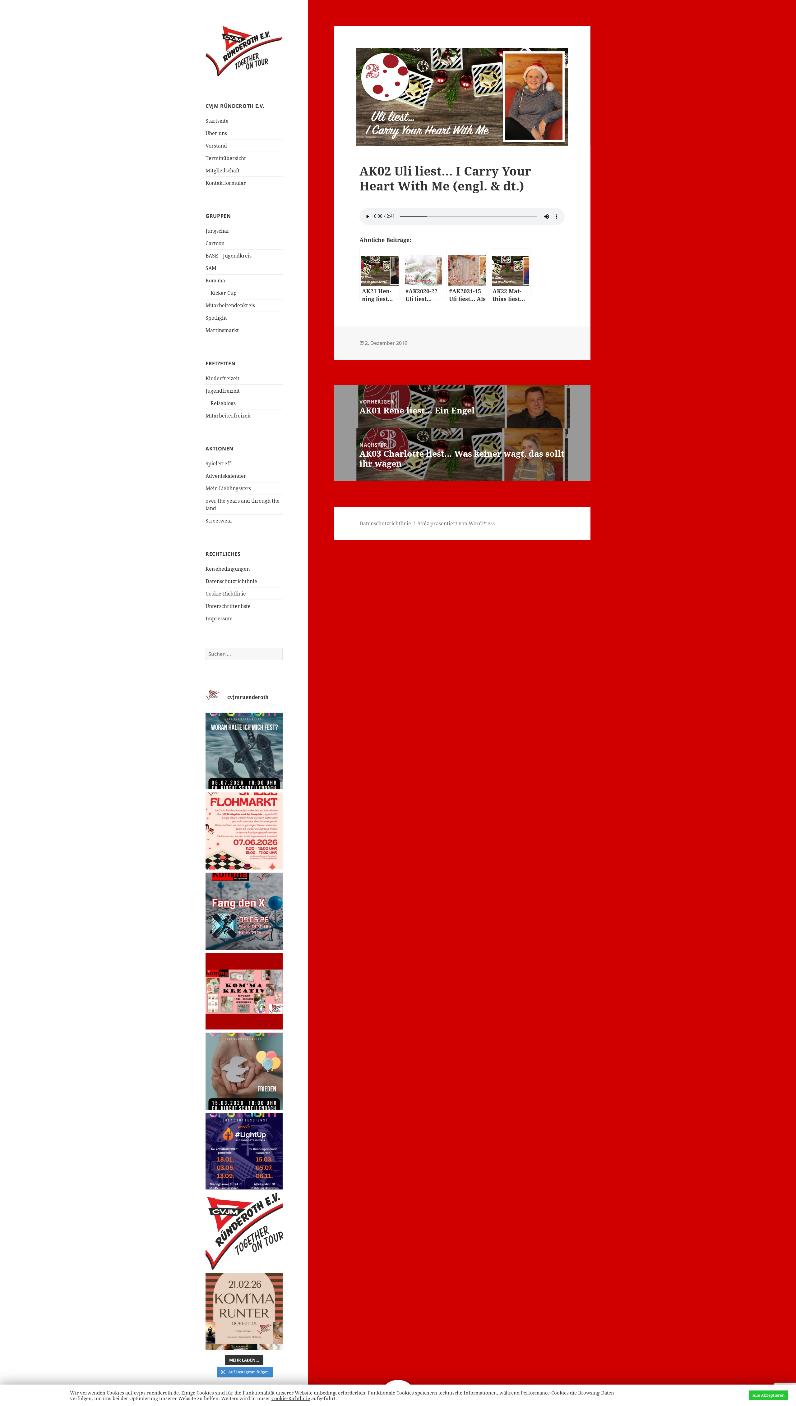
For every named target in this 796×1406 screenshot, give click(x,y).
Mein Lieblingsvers (228, 488)
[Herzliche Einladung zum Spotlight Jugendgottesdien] (244, 751)
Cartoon (215, 243)
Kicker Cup (224, 293)
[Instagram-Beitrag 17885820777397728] (244, 831)
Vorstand (216, 145)
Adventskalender (226, 475)
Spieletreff (218, 463)
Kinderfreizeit (222, 378)
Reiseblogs (223, 403)
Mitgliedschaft (223, 170)
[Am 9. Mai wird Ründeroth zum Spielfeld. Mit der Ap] (244, 911)
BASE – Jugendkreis (229, 255)
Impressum (219, 618)
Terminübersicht (226, 158)
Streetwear (219, 520)
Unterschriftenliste (228, 606)
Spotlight (216, 317)
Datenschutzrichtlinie (231, 581)
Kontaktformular (226, 183)
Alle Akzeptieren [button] (768, 1395)
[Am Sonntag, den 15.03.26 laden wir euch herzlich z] (244, 1071)
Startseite (217, 120)
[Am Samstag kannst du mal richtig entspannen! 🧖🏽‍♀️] (244, 1311)
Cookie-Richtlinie (226, 593)
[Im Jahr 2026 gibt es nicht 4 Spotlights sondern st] (244, 1151)
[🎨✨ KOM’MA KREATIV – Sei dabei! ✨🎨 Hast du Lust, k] (244, 991)
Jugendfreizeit (223, 390)
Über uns (216, 133)
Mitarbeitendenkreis (230, 305)
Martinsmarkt (222, 330)
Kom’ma (215, 280)
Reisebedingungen (228, 568)
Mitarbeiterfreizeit (228, 415)
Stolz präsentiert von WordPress (456, 523)
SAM (211, 268)
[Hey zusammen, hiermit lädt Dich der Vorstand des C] (244, 1231)
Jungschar (217, 230)
